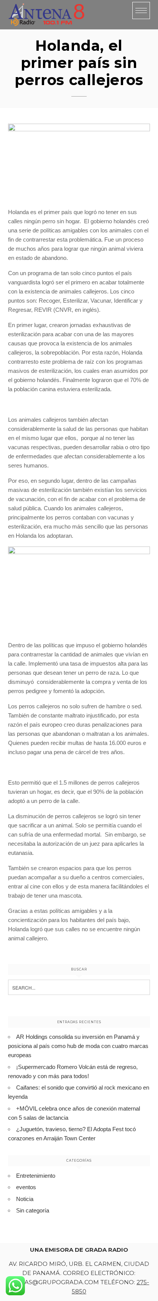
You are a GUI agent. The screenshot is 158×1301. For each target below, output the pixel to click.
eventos (26, 1187)
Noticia (24, 1199)
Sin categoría (32, 1210)
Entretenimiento (35, 1175)
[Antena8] (46, 14)
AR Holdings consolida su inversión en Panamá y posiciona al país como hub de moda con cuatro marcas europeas (78, 1045)
